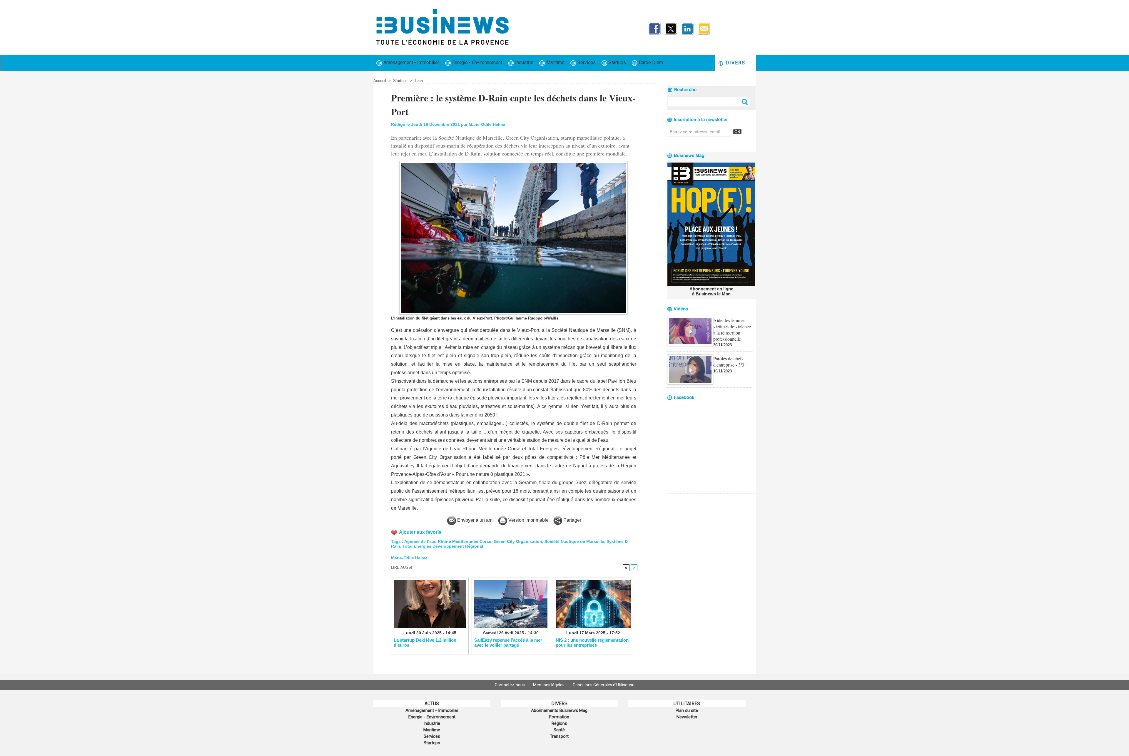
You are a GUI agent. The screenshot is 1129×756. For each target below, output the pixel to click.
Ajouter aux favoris (420, 532)
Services (586, 62)
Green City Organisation (518, 541)
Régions (559, 723)
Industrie (523, 62)
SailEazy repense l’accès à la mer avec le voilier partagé (508, 643)
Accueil (379, 80)
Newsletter (687, 717)
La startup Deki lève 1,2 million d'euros (425, 643)
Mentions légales (549, 685)
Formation (559, 717)
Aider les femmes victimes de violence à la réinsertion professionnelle (732, 329)
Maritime (554, 62)
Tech (419, 80)
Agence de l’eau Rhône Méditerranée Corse (447, 541)
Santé (559, 729)
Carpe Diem (650, 62)
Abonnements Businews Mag (559, 710)
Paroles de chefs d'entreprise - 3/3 (728, 361)
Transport (559, 736)
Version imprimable (528, 520)
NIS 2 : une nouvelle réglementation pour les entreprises (592, 643)
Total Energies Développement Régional (443, 546)
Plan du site (687, 710)
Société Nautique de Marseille (574, 541)
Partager (571, 520)
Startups (616, 62)
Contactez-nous (510, 685)
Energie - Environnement (476, 62)
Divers (734, 63)
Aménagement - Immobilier (410, 62)
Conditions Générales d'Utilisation (603, 685)
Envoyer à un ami (475, 520)
